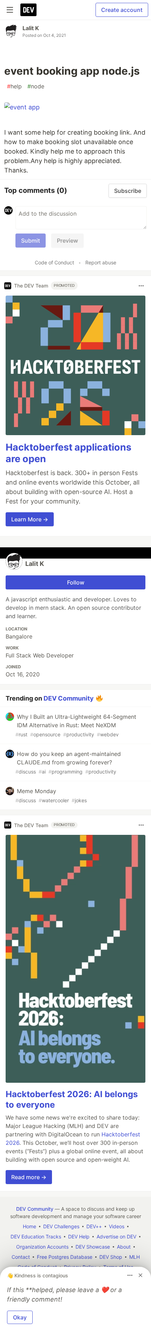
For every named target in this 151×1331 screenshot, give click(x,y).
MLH (134, 1257)
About (124, 1247)
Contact (21, 1257)
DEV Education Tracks (36, 1236)
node (35, 86)
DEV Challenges (61, 1226)
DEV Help (79, 1236)
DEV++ (94, 1226)
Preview (67, 240)
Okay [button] (20, 1317)
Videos (116, 1226)
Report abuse (100, 262)
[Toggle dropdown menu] (141, 285)
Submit (30, 240)
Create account (122, 9)
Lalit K (30, 28)
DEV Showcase (93, 1247)
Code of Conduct (54, 262)
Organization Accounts (42, 1247)
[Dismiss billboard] (140, 1275)
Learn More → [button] (29, 519)
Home (29, 1226)
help (14, 86)
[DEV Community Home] (28, 10)
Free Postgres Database (64, 1257)
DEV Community (69, 698)
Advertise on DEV (116, 1236)
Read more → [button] (28, 1177)
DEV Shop (110, 1257)
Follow (75, 582)
